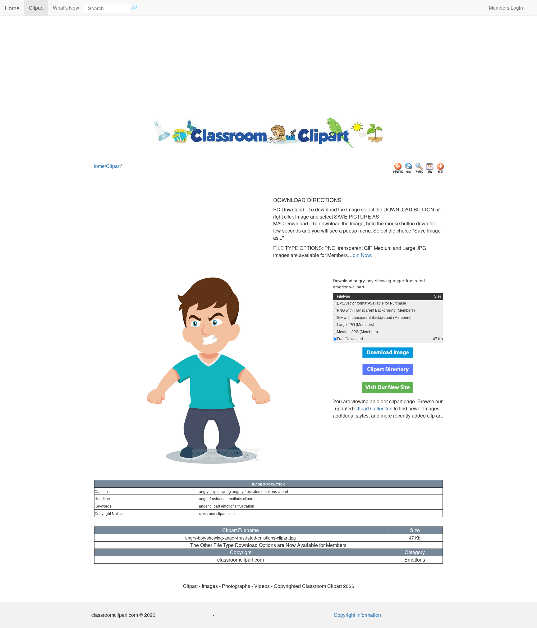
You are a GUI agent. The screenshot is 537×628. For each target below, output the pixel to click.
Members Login (506, 7)
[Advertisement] (268, 65)
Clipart (38, 7)
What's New (66, 7)
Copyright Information (357, 614)
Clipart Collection (373, 408)
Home (12, 8)
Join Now (360, 255)
